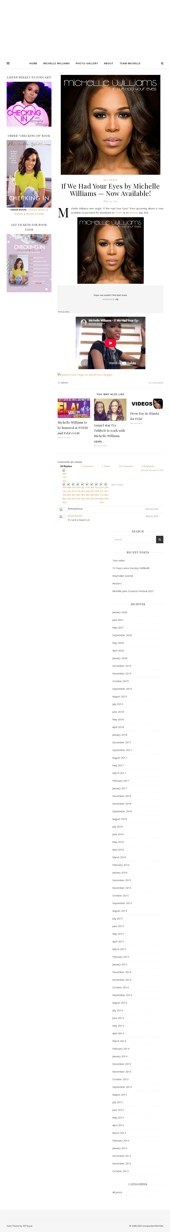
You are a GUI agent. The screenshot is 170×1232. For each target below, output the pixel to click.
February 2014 (120, 1048)
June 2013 (118, 1109)
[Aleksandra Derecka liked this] (69, 491)
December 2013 (121, 1064)
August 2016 (119, 819)
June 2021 (118, 619)
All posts (110, 180)
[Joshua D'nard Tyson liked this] (101, 493)
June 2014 (118, 1018)
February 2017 (120, 780)
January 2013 (119, 1148)
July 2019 (117, 704)
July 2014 (117, 1010)
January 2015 (119, 964)
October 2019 (120, 681)
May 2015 (118, 933)
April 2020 (118, 650)
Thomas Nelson (37, 209)
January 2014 (119, 1056)
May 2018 (118, 719)
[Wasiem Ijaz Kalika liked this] (64, 493)
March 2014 (119, 1041)
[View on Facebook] (160, 516)
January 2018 (119, 734)
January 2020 (119, 658)
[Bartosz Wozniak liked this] (92, 491)
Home (33, 63)
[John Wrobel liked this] (106, 491)
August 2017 (119, 757)
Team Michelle (130, 63)
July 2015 (117, 918)
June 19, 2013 (151, 509)
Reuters (117, 583)
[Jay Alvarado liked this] (83, 491)
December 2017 (121, 742)
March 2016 (119, 857)
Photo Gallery (87, 63)
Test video (118, 560)
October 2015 (120, 895)
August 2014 (119, 1002)
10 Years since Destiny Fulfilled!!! (130, 568)
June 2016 (118, 834)
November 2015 (121, 887)
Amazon (18, 213)
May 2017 (118, 765)
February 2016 (120, 864)
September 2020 (122, 635)
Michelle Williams (56, 63)
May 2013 (118, 1117)
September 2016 (122, 811)
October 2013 (120, 1079)
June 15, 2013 (151, 516)
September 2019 (122, 688)
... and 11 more (116, 484)
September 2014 (122, 995)
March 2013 (119, 1132)
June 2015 (118, 926)
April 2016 (118, 849)
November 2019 (121, 673)
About (109, 63)
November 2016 (121, 803)
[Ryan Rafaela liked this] (97, 491)
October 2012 (120, 1171)
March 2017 (119, 773)
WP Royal (27, 1225)
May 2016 (118, 842)
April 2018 (118, 727)
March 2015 (119, 949)
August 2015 (119, 910)
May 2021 (118, 627)
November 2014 (121, 979)
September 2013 (122, 1087)
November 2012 (121, 1163)
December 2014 (121, 972)
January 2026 (119, 612)
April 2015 (118, 941)
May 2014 (118, 1025)
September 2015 (122, 903)
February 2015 (120, 956)
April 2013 (118, 1125)
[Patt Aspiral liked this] (87, 491)
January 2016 (119, 872)
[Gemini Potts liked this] (74, 491)
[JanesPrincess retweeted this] (64, 476)
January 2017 (119, 788)
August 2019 (119, 696)
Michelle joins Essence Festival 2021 (133, 591)
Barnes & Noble (35, 213)
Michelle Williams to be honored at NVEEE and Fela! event (73, 427)
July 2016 (117, 826)
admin (64, 382)
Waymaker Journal (122, 575)
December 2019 (121, 665)
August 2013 (119, 1094)
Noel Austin (75, 516)
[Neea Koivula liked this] (78, 491)
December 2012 (121, 1155)
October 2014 (120, 987)
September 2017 (122, 750)
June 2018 (118, 711)
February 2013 (120, 1140)
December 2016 (121, 796)
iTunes (119, 212)
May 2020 (118, 642)
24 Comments (155, 382)
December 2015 (121, 880)
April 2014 (118, 1033)
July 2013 (117, 1102)
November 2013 (121, 1071)
